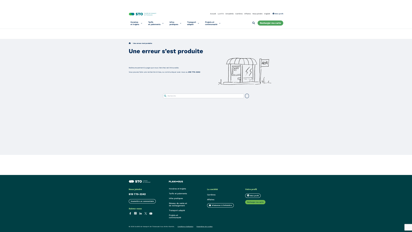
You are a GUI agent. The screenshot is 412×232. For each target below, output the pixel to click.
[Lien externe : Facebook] (130, 213)
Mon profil (278, 14)
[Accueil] (130, 43)
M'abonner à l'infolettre (222, 205)
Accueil (213, 14)
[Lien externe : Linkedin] (140, 213)
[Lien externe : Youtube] (150, 213)
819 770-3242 (137, 194)
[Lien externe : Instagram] (135, 213)
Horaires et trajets (134, 23)
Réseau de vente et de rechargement (178, 204)
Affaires (247, 14)
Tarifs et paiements (154, 23)
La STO (221, 14)
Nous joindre (257, 14)
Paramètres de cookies (204, 226)
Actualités (229, 14)
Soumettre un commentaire (142, 201)
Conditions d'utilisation (185, 226)
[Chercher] (253, 23)
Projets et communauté (211, 23)
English (267, 14)
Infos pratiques (174, 23)
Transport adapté (191, 23)
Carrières (239, 14)
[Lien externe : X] (145, 213)
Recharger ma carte (270, 23)
